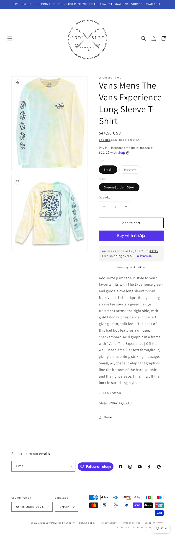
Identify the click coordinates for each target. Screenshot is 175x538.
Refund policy (87, 522)
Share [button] (107, 417)
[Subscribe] (70, 466)
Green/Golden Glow (119, 187)
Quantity (104, 197)
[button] (10, 38)
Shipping (105, 139)
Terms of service (130, 522)
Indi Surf (45, 522)
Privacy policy (108, 522)
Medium (132, 170)
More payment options (131, 267)
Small (108, 169)
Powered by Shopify (63, 522)
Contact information (132, 527)
